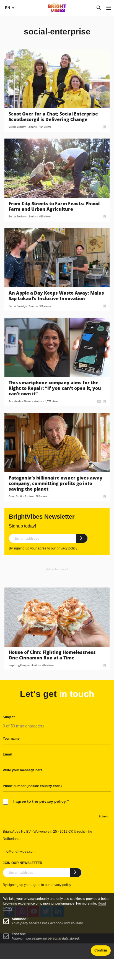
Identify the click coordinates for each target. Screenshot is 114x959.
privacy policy (67, 548)
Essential (19, 934)
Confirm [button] (100, 950)
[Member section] (104, 126)
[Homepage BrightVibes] (57, 10)
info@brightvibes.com (19, 851)
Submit (103, 816)
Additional (19, 919)
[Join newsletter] (82, 538)
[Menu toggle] (108, 8)
